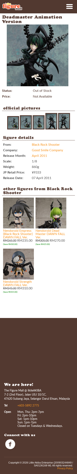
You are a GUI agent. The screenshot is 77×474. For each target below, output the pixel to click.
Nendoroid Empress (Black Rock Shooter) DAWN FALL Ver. (18, 234)
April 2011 (39, 155)
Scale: (7, 161)
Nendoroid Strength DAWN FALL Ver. (17, 283)
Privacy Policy (65, 468)
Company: (10, 150)
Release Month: (14, 155)
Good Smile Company (47, 150)
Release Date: (13, 178)
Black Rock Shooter (46, 144)
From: (7, 144)
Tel (5, 405)
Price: (6, 96)
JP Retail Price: (14, 172)
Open (7, 412)
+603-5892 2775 (28, 405)
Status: (7, 90)
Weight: (9, 167)
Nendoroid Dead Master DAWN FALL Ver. (50, 234)
